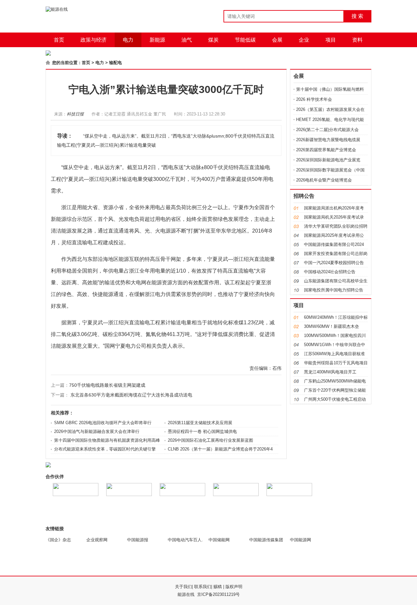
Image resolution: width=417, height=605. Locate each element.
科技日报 (75, 114)
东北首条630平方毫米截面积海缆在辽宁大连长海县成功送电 (131, 394)
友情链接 (55, 528)
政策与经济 (93, 40)
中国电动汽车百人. (185, 539)
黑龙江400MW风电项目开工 (330, 372)
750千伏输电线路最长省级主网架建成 (107, 385)
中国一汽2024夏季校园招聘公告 (334, 262)
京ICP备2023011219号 (218, 594)
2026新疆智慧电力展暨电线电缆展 (328, 139)
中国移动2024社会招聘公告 (329, 271)
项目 (330, 40)
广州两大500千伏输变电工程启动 (335, 399)
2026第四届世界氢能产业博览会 (326, 149)
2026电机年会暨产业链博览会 (324, 180)
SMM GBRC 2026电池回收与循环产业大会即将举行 (102, 422)
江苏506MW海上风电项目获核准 (334, 353)
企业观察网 (97, 539)
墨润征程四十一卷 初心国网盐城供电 (202, 431)
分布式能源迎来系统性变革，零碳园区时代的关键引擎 (105, 449)
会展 (277, 40)
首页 (59, 40)
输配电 (115, 62)
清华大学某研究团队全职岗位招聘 (335, 226)
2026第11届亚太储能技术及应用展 (200, 422)
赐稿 (217, 586)
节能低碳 (245, 40)
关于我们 (183, 586)
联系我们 (202, 586)
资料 (357, 40)
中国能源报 (137, 539)
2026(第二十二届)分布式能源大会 (327, 129)
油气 (186, 40)
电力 (128, 40)
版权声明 (233, 586)
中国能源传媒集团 (266, 539)
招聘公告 (304, 196)
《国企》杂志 (58, 539)
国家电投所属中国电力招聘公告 (333, 290)
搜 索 (357, 16)
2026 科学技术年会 (314, 99)
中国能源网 (300, 539)
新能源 (157, 40)
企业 (304, 40)
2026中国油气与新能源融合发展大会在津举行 (96, 431)
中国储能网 (219, 539)
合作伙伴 (55, 476)
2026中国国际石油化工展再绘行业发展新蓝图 (210, 440)
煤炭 (213, 40)
